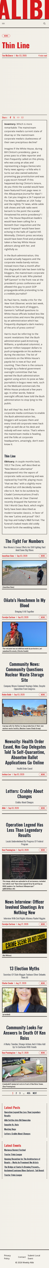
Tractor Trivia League (13, 1154)
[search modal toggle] (44, 24)
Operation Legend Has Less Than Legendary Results (22, 1114)
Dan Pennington (8, 849)
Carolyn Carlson (8, 617)
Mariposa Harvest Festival (15, 1149)
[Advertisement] (24, 86)
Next (35, 1093)
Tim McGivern (7, 55)
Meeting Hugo (10, 1129)
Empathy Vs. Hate (11, 1124)
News (6, 35)
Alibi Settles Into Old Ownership (17, 1120)
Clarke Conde (7, 983)
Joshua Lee (6, 774)
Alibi (4, 808)
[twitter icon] (14, 117)
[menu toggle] (3, 23)
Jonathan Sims (8, 555)
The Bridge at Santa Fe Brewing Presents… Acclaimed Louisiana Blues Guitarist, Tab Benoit (24, 1168)
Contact (22, 1257)
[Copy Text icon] (18, 117)
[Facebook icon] (10, 117)
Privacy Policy (7, 1257)
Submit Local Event (34, 1257)
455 (28, 1093)
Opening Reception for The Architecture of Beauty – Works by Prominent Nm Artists (22, 1160)
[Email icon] (22, 117)
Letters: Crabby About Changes (17, 1133)
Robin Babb (6, 694)
